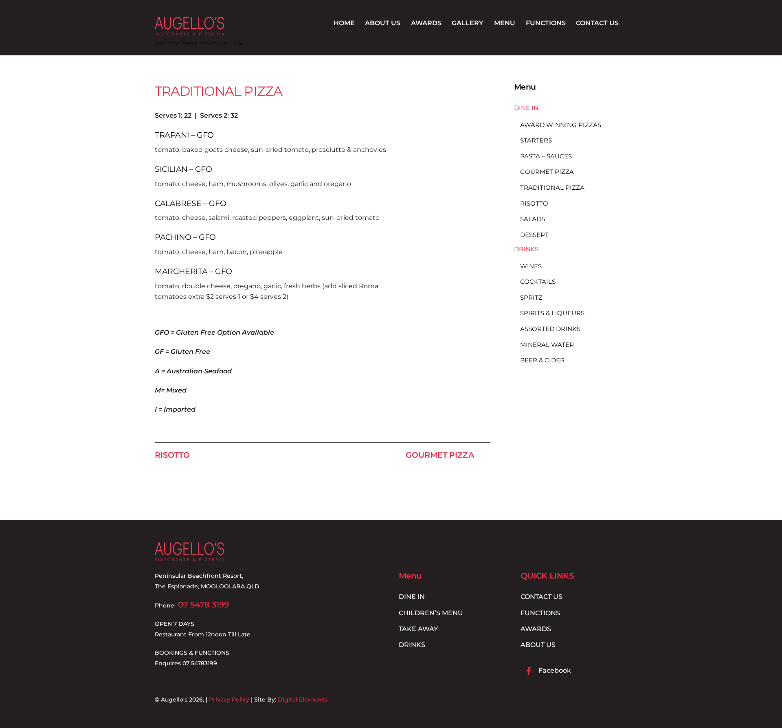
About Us (382, 23)
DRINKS (526, 249)
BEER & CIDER (542, 360)
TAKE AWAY (418, 629)
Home (344, 23)
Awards (426, 23)
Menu (504, 23)
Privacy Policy (229, 699)
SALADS (532, 219)
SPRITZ (531, 297)
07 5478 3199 (203, 605)
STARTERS (536, 140)
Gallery (467, 23)
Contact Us (597, 23)
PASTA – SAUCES (546, 156)
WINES (531, 266)
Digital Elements (302, 699)
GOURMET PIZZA (440, 455)
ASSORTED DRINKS (550, 329)
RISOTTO (172, 455)
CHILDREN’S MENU (431, 613)
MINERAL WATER (547, 345)
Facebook (554, 670)
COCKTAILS (538, 281)
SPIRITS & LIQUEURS (552, 313)
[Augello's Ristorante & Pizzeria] (189, 31)
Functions (546, 23)
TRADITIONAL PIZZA (218, 91)
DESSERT (534, 235)
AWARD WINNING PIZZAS (560, 125)
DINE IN (526, 108)
